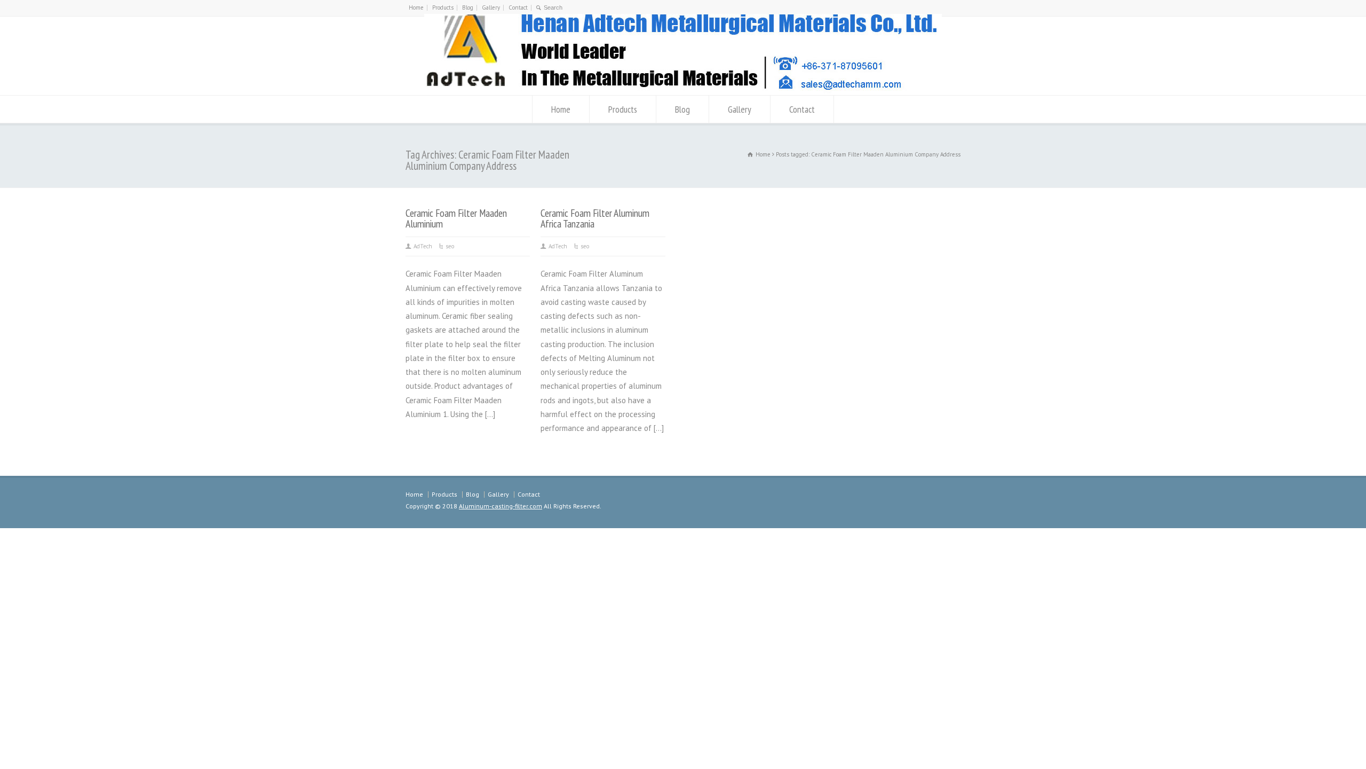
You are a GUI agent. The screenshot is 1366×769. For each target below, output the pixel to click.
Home (416, 7)
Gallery (491, 7)
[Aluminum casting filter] (683, 90)
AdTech (423, 246)
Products (443, 7)
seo (450, 246)
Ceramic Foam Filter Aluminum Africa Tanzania (595, 218)
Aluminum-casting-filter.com (500, 506)
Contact (518, 7)
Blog (467, 7)
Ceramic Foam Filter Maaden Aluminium (456, 218)
